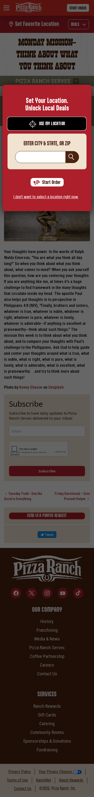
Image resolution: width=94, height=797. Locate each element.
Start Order (51, 182)
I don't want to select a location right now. (45, 196)
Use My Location (52, 124)
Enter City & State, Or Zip (47, 143)
